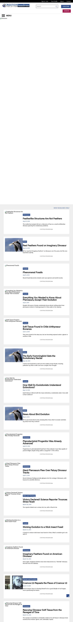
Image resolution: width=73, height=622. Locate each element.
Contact (69, 1)
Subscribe (66, 6)
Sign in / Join (44, 1)
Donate (66, 11)
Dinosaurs (26, 215)
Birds (25, 242)
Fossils (25, 268)
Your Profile (54, 1)
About (62, 1)
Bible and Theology (29, 496)
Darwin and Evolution (30, 579)
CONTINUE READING (45, 229)
